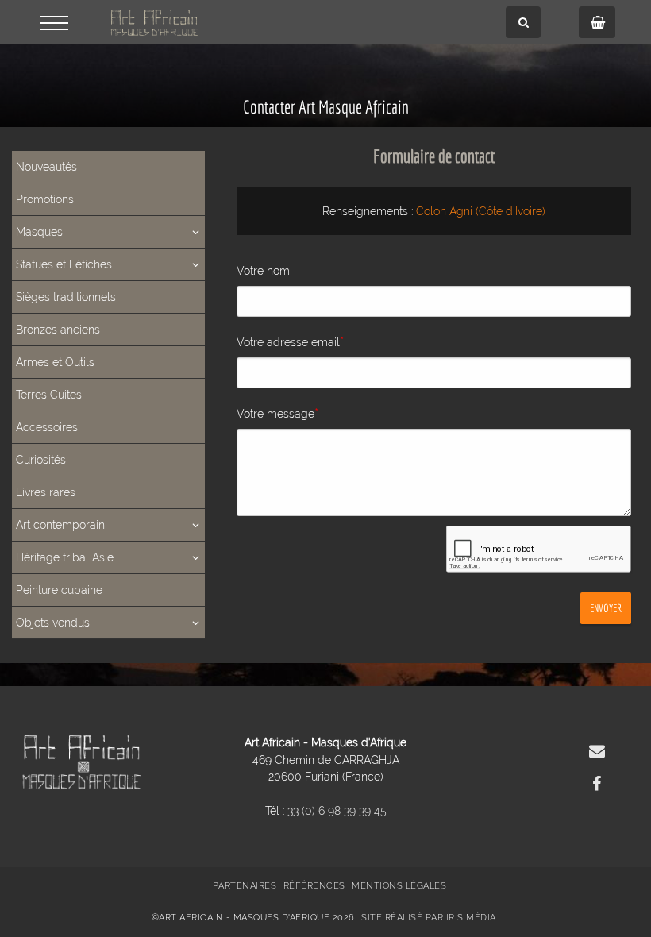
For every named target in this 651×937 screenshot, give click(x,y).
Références (314, 886)
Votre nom (263, 270)
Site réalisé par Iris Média (428, 917)
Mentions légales (399, 886)
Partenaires (245, 886)
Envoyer (606, 608)
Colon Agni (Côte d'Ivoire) (480, 211)
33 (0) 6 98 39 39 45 (337, 810)
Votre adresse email (290, 341)
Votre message (277, 413)
